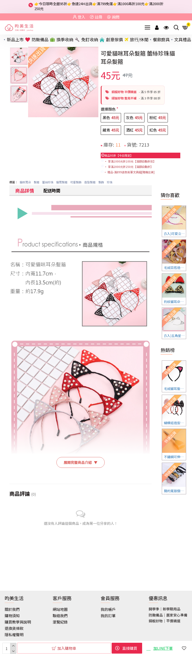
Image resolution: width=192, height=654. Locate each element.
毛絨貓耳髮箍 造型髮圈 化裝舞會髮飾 (175, 388)
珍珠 (109, 182)
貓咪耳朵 (25, 182)
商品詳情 (24, 190)
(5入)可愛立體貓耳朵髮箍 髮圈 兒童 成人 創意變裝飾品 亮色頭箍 (175, 233)
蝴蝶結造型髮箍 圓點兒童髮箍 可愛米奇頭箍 (175, 423)
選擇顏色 (108, 109)
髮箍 (36, 182)
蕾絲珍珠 (47, 182)
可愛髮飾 (75, 182)
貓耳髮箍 (61, 182)
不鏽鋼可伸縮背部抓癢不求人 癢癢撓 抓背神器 (175, 457)
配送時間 (51, 190)
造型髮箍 (90, 182)
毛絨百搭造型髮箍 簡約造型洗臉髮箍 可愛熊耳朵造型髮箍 (175, 267)
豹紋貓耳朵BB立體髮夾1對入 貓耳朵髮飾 (175, 301)
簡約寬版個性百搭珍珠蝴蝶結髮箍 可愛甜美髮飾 (175, 491)
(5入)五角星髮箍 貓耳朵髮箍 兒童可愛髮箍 (175, 335)
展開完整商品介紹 (80, 462)
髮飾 (101, 182)
